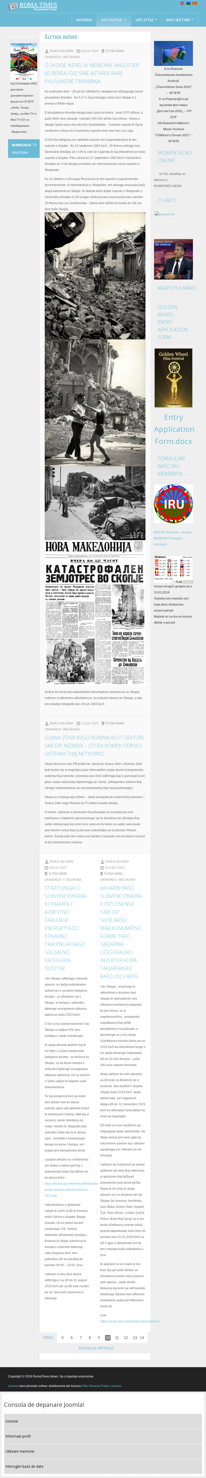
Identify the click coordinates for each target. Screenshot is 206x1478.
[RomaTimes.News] (33, 6)
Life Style (144, 19)
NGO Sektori (178, 19)
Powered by (175, 1376)
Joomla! (13, 1386)
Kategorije (112, 19)
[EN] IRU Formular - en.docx (173, 532)
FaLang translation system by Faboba (65, 1356)
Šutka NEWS (115, 51)
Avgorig (84, 19)
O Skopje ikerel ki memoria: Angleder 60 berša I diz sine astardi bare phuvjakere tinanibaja (92, 73)
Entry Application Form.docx (174, 429)
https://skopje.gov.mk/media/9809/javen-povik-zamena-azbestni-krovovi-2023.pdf (72, 1189)
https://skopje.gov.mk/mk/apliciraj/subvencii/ (129, 1321)
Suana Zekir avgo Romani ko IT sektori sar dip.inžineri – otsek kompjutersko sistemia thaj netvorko (94, 745)
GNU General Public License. (102, 1386)
